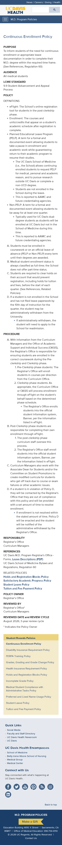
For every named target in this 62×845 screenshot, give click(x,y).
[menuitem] (28, 644)
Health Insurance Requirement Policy (26, 668)
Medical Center (17, 763)
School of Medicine (19, 752)
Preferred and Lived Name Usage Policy (28, 696)
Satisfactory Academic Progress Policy (27, 580)
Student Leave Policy (16, 584)
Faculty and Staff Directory (23, 733)
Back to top (51, 804)
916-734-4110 (51, 831)
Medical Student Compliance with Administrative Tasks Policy (24, 688)
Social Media (16, 730)
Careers (38, 2)
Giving (48, 2)
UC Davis (14, 740)
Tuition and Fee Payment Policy (22, 588)
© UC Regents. (19, 834)
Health (56, 2)
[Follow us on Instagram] (51, 786)
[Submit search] (54, 10)
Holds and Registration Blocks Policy (26, 577)
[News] (43, 786)
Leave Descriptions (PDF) (27, 559)
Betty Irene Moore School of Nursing (29, 756)
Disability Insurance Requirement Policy (28, 650)
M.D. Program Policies (24, 19)
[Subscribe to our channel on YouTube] (26, 786)
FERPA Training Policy (18, 656)
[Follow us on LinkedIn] (9, 793)
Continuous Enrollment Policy (23, 644)
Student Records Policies (20, 638)
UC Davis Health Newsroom (24, 737)
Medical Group (17, 759)
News (30, 2)
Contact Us (31, 838)
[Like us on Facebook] (9, 786)
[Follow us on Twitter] (17, 786)
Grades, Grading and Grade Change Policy (30, 662)
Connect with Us (17, 770)
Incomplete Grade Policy (19, 681)
